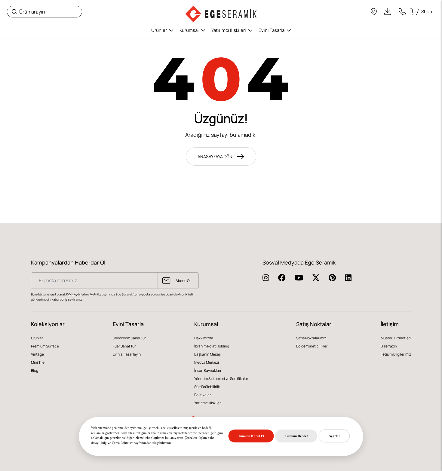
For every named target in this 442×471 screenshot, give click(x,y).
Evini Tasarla (272, 30)
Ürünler (159, 30)
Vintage (37, 354)
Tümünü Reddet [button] (296, 436)
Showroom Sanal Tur (129, 338)
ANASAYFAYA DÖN (215, 156)
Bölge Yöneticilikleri (312, 346)
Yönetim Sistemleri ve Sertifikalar (221, 378)
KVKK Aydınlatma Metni (82, 294)
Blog (34, 370)
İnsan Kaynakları (207, 370)
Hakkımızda (203, 338)
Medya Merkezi (206, 362)
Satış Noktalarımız (311, 338)
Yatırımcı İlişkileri (229, 30)
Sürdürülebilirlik (207, 386)
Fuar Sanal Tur (124, 346)
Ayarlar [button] (334, 436)
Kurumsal (190, 30)
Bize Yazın (389, 346)
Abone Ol (183, 280)
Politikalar (202, 394)
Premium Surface (45, 346)
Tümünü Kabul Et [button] (251, 436)
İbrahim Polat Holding (211, 346)
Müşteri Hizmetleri (396, 338)
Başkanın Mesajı (207, 354)
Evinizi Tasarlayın (127, 354)
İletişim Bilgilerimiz (396, 354)
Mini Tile (38, 362)
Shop (426, 11)
